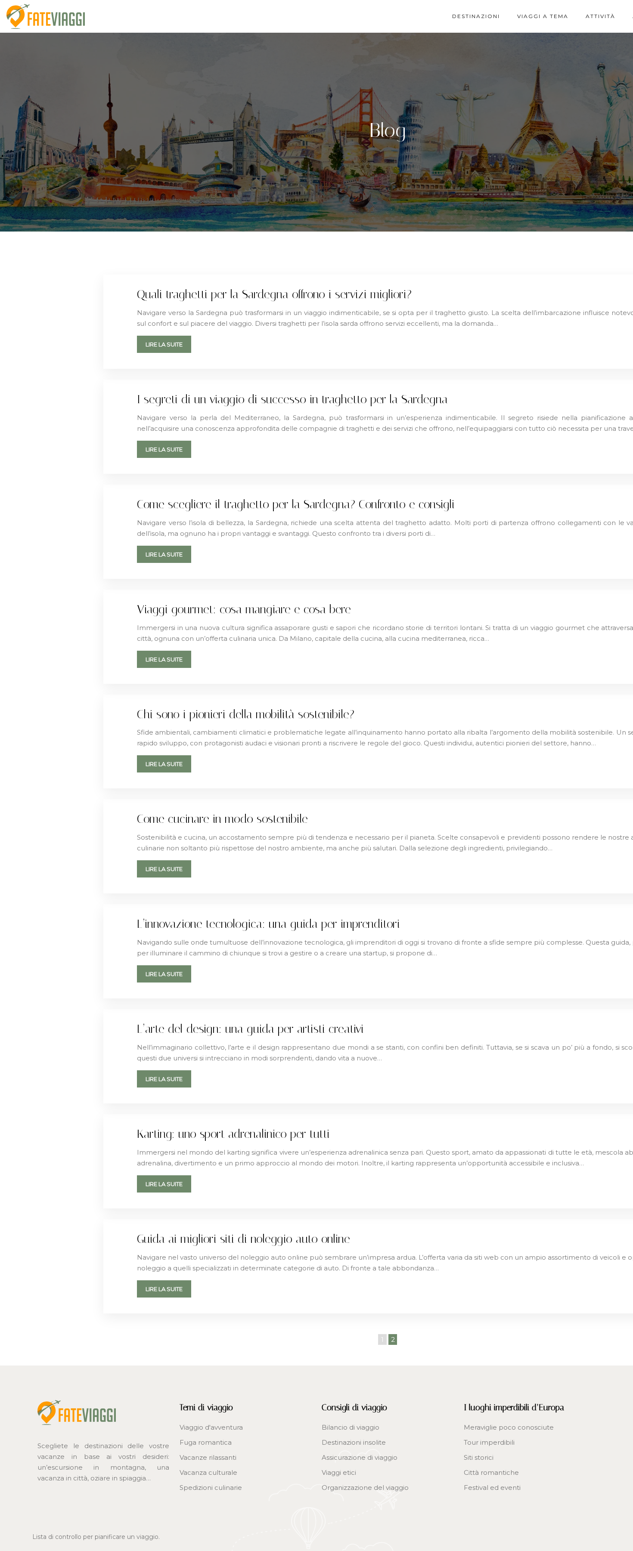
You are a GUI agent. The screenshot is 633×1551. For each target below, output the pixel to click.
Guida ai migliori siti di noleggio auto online (243, 1239)
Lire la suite (164, 344)
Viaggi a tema (542, 16)
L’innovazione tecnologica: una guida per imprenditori (268, 924)
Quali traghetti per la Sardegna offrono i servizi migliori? (274, 294)
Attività (600, 16)
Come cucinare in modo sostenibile (222, 819)
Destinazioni (476, 16)
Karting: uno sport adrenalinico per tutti (233, 1134)
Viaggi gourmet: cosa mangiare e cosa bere (244, 609)
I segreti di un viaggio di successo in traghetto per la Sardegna (292, 399)
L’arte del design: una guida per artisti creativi (250, 1029)
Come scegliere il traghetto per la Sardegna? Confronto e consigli (296, 504)
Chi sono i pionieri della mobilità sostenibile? (245, 714)
